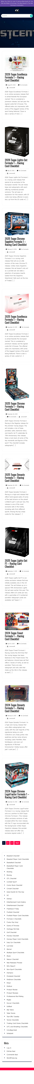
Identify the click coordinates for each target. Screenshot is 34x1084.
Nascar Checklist (12, 959)
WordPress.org (12, 1058)
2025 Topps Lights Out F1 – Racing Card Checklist (16, 563)
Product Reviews (12, 993)
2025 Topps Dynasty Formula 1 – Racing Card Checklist (15, 478)
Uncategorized (12, 1030)
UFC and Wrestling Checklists (17, 1027)
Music (9, 956)
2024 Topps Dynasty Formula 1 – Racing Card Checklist (15, 708)
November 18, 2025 (12, 485)
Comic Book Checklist (14, 885)
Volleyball (10, 1033)
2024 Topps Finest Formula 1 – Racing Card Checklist (14, 636)
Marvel (9, 949)
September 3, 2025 (12, 571)
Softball (9, 1006)
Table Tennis (11, 1013)
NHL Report (11, 966)
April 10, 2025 (11, 644)
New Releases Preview (14, 963)
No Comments (22, 85)
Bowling (9, 872)
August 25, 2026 (11, 85)
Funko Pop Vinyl (12, 922)
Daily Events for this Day (15, 892)
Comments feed (12, 1055)
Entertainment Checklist (15, 905)
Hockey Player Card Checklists (17, 939)
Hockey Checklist (13, 936)
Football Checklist (13, 912)
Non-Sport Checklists (14, 969)
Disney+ (9, 899)
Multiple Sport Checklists (15, 953)
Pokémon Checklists (14, 980)
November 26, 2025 (12, 414)
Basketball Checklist (14, 863)
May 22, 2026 (10, 171)
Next (17, 843)
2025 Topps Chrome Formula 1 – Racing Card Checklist (15, 406)
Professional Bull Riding (15, 996)
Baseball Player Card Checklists (18, 859)
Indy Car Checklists (13, 942)
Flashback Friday (13, 909)
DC (8, 895)
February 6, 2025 (11, 716)
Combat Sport (12, 882)
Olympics (10, 973)
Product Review (12, 990)
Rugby (9, 1000)
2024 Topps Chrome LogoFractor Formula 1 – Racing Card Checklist (17, 794)
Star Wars (10, 1010)
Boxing (9, 875)
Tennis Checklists (13, 1020)
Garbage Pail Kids (13, 929)
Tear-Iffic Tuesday (13, 1017)
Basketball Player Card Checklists (15, 867)
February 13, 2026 (12, 249)
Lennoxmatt (10, 87)
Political (9, 986)
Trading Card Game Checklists (17, 1023)
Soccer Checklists (13, 1003)
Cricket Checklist (12, 889)
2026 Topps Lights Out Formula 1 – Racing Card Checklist (16, 163)
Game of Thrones (13, 926)
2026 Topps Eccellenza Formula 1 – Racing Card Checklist (16, 77)
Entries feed (11, 1051)
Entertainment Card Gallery (16, 902)
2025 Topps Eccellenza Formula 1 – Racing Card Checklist (16, 319)
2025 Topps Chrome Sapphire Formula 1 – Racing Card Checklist (16, 241)
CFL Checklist (11, 878)
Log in (9, 1048)
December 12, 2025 (12, 327)
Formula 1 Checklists (14, 919)
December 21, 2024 (12, 802)
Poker (9, 983)
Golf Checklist (11, 932)
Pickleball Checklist (13, 976)
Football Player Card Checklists (18, 916)
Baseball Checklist (13, 856)
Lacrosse (10, 946)
